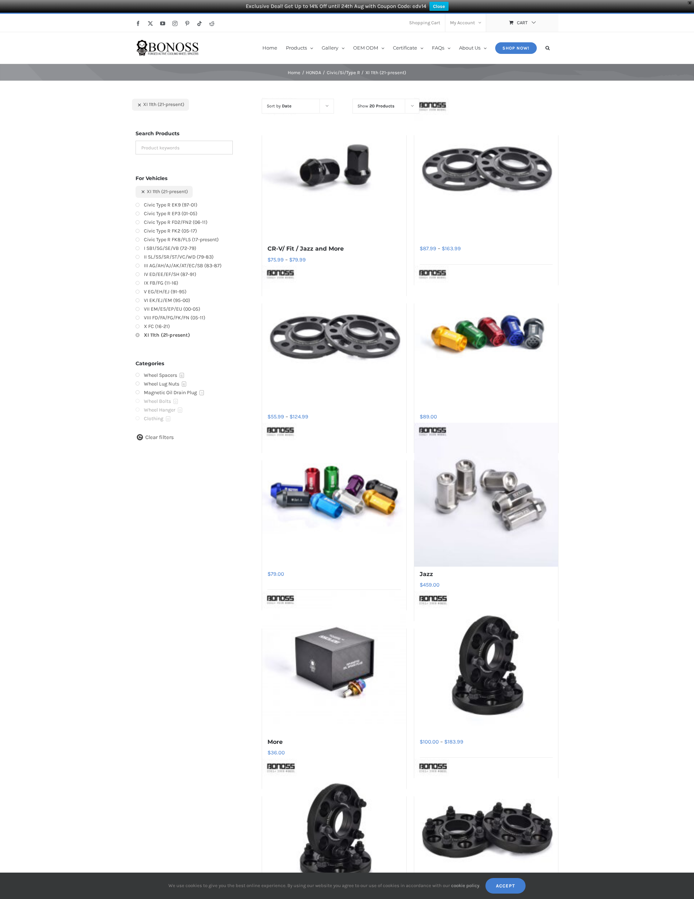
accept (505, 886)
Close (439, 6)
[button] (547, 47)
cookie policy (465, 885)
